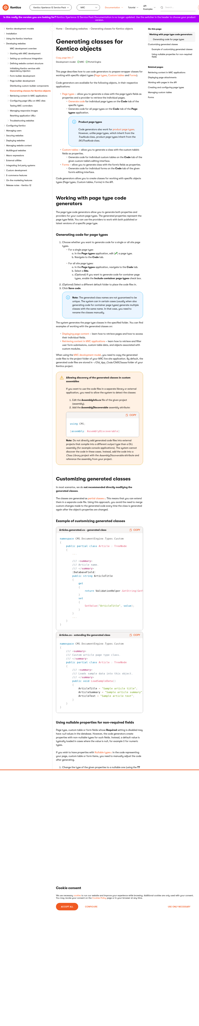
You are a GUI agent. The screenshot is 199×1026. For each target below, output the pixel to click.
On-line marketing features (19, 180)
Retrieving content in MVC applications (28, 96)
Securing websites (14, 135)
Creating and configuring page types (166, 87)
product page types (123, 129)
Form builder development (22, 76)
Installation (11, 33)
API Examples (148, 7)
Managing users (13, 130)
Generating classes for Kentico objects (30, 91)
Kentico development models (20, 28)
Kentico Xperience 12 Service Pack (49, 7)
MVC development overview (23, 48)
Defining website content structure (26, 63)
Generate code (76, 101)
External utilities (13, 160)
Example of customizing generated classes (172, 49)
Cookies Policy (99, 898)
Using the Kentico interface (19, 38)
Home (59, 28)
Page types (101, 75)
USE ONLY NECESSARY (179, 906)
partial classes (96, 498)
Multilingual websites (16, 150)
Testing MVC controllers (21, 105)
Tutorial (131, 7)
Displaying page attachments (162, 77)
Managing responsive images (24, 110)
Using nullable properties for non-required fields (172, 55)
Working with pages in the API (162, 82)
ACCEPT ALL (67, 906)
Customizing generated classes (163, 44)
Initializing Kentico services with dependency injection (25, 69)
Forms (133, 75)
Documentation (112, 7)
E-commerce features (16, 175)
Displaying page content (75, 333)
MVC (83, 7)
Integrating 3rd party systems (20, 165)
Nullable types (102, 752)
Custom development (16, 170)
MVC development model (87, 355)
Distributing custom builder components (29, 86)
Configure (91, 906)
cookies (77, 895)
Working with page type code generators (170, 34)
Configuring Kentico (16, 125)
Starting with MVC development (25, 53)
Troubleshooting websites (22, 120)
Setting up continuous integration (26, 58)
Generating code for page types (168, 39)
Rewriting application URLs (22, 115)
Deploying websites (15, 140)
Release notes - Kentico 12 (18, 185)
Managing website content (19, 145)
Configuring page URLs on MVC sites (27, 100)
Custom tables (116, 75)
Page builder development (22, 81)
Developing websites (16, 43)
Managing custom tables (160, 92)
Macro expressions (15, 155)
